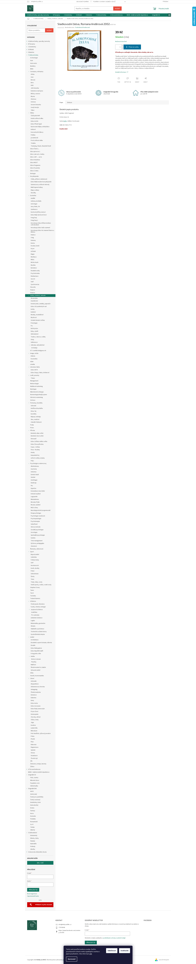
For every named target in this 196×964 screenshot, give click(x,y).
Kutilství (33, 312)
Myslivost (34, 317)
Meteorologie (34, 384)
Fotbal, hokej (35, 560)
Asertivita (34, 469)
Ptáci (32, 461)
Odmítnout (112, 951)
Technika (33, 596)
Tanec (32, 590)
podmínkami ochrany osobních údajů (114, 938)
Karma (33, 243)
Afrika (32, 74)
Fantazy (32, 811)
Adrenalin (34, 681)
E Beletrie (31, 52)
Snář (32, 282)
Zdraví (32, 678)
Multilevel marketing (36, 386)
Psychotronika (35, 273)
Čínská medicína (36, 692)
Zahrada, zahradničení (37, 345)
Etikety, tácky (34, 838)
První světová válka (37, 140)
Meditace (34, 257)
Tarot (32, 593)
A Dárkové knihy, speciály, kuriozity (39, 41)
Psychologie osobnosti (38, 516)
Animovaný (33, 794)
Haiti (32, 85)
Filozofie (33, 287)
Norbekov (34, 268)
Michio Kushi (34, 262)
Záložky (32, 849)
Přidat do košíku (134, 47)
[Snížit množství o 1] (123, 48)
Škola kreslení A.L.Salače (38, 667)
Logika (33, 621)
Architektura (34, 640)
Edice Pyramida (35, 168)
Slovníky (33, 193)
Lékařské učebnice (36, 618)
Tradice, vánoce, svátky (38, 337)
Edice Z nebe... (34, 171)
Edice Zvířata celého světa (39, 441)
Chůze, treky (35, 720)
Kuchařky (33, 414)
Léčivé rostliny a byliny (38, 458)
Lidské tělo (34, 728)
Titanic (33, 378)
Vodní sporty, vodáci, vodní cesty (41, 585)
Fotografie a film (36, 654)
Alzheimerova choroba (38, 687)
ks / (40, 863)
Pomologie (34, 323)
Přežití (33, 739)
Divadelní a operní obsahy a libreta (41, 643)
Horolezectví (35, 565)
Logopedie (34, 497)
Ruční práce (34, 328)
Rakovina (33, 745)
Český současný (35, 800)
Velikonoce (34, 342)
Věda (31, 673)
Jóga (32, 722)
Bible (31, 69)
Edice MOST (34, 163)
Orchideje (34, 348)
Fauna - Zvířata (35, 447)
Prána (32, 736)
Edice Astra (34, 703)
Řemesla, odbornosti (36, 549)
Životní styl (34, 758)
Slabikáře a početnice (37, 629)
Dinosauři (33, 439)
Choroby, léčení (35, 717)
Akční (32, 791)
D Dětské (31, 50)
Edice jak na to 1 (35, 152)
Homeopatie (34, 714)
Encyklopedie (34, 176)
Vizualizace (34, 756)
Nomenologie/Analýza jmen (38, 395)
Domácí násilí (35, 475)
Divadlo (33, 645)
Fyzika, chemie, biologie (38, 607)
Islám (31, 362)
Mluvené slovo (34, 780)
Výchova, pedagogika (37, 543)
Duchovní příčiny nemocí (38, 212)
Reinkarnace (34, 276)
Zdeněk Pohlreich (36, 422)
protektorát (34, 138)
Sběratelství (34, 334)
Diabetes (33, 698)
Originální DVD (32, 789)
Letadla (32, 364)
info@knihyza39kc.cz (65, 924)
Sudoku (33, 538)
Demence (34, 695)
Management (34, 381)
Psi (32, 326)
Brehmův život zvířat (37, 436)
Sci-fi (31, 824)
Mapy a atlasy (35, 190)
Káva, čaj (33, 411)
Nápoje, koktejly (36, 417)
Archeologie (34, 58)
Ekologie (33, 174)
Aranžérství (34, 301)
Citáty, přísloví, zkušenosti (39, 179)
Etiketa (33, 356)
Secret (33, 279)
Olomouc (33, 99)
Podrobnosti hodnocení (82, 27)
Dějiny (32, 113)
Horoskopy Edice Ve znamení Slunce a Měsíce (42, 231)
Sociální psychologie (37, 530)
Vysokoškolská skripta (38, 634)
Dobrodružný (34, 805)
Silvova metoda (35, 527)
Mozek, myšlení (35, 505)
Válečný (32, 830)
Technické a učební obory (39, 632)
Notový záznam (36, 659)
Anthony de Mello (36, 201)
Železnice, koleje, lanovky (38, 764)
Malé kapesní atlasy (37, 187)
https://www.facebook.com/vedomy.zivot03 (69, 931)
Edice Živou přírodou (37, 444)
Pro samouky (35, 615)
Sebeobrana (34, 574)
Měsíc (32, 260)
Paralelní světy (35, 271)
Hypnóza (33, 488)
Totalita (33, 143)
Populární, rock (35, 783)
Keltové (33, 129)
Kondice (33, 725)
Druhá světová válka (37, 118)
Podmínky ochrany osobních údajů (104, 2)
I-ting (32, 238)
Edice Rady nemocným (38, 709)
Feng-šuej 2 (34, 220)
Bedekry (32, 66)
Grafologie (34, 480)
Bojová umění (35, 554)
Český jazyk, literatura (37, 604)
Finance (32, 290)
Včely (32, 340)
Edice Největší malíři (37, 651)
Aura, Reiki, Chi (35, 207)
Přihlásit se (33, 890)
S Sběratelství (32, 833)
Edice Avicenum (35, 706)
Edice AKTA (34, 370)
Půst (32, 742)
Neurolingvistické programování (40, 510)
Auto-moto (33, 63)
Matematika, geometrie (38, 623)
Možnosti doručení (121, 42)
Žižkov (32, 767)
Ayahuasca (34, 209)
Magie (32, 254)
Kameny (33, 240)
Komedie (33, 816)
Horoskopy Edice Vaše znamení (40, 228)
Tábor (32, 110)
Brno (32, 83)
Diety (32, 700)
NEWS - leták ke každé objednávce (38, 772)
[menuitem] (38, 15)
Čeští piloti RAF (35, 116)
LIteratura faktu (35, 367)
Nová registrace (32, 894)
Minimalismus (35, 499)
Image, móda (34, 353)
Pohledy (32, 846)
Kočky (33, 309)
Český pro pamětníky (36, 797)
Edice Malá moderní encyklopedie (41, 182)
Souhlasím (125, 951)
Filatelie (32, 841)
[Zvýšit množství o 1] (123, 46)
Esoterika (33, 196)
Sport (32, 552)
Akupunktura (34, 684)
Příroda (32, 430)
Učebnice (33, 601)
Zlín (31, 761)
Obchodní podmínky (82, 2)
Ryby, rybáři (34, 331)
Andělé (33, 198)
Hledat (117, 8)
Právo (32, 428)
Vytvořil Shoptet (164, 960)
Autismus (33, 472)
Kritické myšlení (36, 494)
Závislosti (34, 546)
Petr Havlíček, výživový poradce (41, 733)
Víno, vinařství (35, 419)
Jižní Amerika (35, 88)
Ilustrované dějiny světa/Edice (40, 127)
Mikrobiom (34, 731)
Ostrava (33, 102)
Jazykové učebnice (37, 610)
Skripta (33, 626)
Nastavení (71, 959)
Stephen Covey (35, 587)
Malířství (33, 665)
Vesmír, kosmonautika (37, 676)
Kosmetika (34, 359)
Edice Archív (34, 121)
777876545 (62, 927)
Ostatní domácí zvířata (38, 320)
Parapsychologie (36, 513)
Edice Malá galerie (36, 648)
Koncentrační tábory (37, 132)
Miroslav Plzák (35, 502)
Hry (32, 486)
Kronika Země (35, 246)
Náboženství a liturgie (37, 392)
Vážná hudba (34, 786)
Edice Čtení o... (34, 149)
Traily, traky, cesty (36, 582)
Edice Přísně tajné (36, 124)
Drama (32, 808)
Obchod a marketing (36, 397)
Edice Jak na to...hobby (37, 154)
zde (90, 954)
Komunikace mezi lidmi (38, 491)
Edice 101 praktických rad (39, 306)
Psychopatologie (36, 519)
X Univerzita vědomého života (37, 852)
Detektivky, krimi (35, 802)
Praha (32, 425)
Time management (36, 541)
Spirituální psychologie (38, 535)
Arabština (34, 612)
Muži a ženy (34, 508)
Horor (32, 813)
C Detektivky (32, 47)
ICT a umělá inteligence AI (38, 351)
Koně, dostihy (35, 568)
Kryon (32, 249)
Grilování (33, 406)
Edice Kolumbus (35, 160)
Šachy (32, 576)
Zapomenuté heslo (33, 896)
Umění (32, 637)
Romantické (34, 822)
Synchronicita (35, 284)
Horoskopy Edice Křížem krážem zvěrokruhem (41, 224)
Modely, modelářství (37, 315)
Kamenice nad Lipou (37, 91)
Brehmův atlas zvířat (37, 433)
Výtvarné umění (35, 670)
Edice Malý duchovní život (39, 215)
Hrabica (33, 235)
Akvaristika (34, 298)
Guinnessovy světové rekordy (40, 185)
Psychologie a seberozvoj (38, 463)
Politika (33, 135)
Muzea (33, 96)
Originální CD (32, 775)
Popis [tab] (61, 102)
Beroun (33, 80)
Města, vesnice (35, 94)
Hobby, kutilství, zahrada (37, 295)
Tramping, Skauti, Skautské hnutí (41, 146)
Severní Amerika (36, 105)
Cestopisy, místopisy (36, 72)
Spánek (33, 750)
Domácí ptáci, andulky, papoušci (41, 304)
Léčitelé (33, 251)
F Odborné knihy (33, 55)
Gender (33, 477)
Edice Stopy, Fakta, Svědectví (40, 373)
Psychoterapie (35, 521)
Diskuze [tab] (69, 102)
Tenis (32, 579)
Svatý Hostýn (35, 107)
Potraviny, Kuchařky (36, 403)
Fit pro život (34, 711)
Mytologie (33, 389)
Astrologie (34, 204)
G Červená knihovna (34, 769)
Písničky (33, 662)
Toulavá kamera (35, 598)
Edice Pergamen (35, 165)
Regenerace (34, 747)
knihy (65, 121)
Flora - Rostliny (35, 450)
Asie (31, 61)
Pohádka (33, 819)
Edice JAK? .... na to (36, 157)
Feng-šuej (34, 218)
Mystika (33, 265)
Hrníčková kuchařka (37, 408)
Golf (32, 563)
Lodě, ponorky (34, 375)
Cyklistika (34, 557)
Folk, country (34, 778)
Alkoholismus (35, 466)
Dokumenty (33, 835)
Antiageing (34, 689)
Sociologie (34, 532)
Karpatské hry (35, 455)
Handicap (33, 483)
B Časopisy (31, 44)
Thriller (32, 827)
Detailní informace (120, 72)
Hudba (33, 656)
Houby (33, 452)
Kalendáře (33, 844)
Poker (32, 571)
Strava (33, 753)
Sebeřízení (34, 524)
